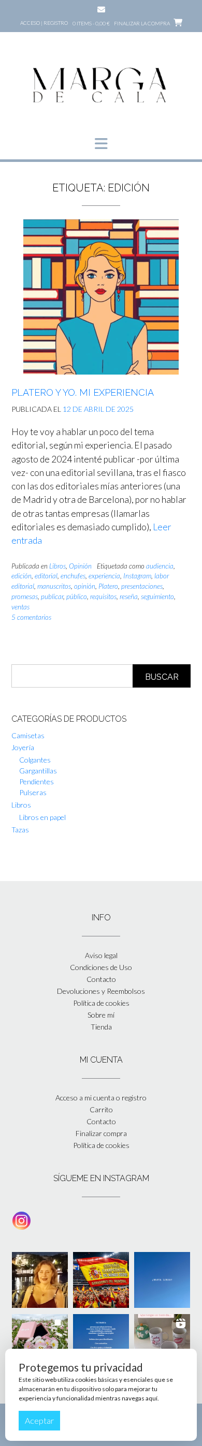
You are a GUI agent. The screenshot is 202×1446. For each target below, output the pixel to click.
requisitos (103, 596)
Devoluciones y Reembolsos (101, 991)
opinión (84, 586)
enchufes (73, 576)
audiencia (160, 566)
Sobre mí (101, 1014)
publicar (52, 596)
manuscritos (54, 586)
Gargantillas (38, 770)
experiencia (104, 576)
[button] (101, 143)
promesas (24, 596)
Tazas (20, 829)
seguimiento (157, 596)
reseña (129, 596)
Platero (108, 586)
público (76, 596)
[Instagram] (21, 1221)
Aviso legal (101, 955)
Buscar (162, 677)
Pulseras (33, 792)
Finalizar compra (101, 1133)
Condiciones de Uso (101, 967)
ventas (20, 607)
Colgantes (35, 759)
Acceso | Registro (44, 23)
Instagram (137, 576)
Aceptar (39, 1420)
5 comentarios (31, 617)
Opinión (80, 566)
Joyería (22, 747)
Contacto (101, 979)
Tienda (101, 1026)
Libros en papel (42, 817)
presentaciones (142, 586)
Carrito (101, 1109)
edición (21, 576)
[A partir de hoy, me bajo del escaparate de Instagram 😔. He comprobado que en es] (162, 1280)
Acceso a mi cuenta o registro (101, 1097)
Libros (57, 566)
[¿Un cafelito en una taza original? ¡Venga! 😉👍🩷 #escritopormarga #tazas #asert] (162, 1342)
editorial (46, 576)
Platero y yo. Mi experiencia (82, 392)
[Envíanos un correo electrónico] (101, 9)
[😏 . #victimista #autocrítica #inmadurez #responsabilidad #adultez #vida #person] (101, 1342)
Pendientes (36, 781)
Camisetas (28, 735)
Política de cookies (101, 1002)
